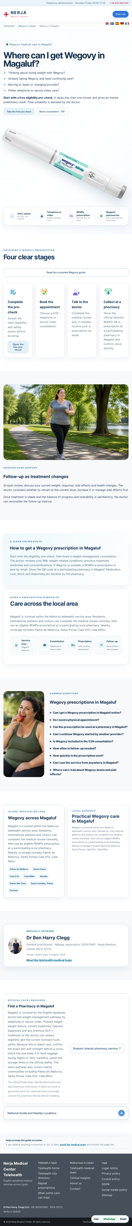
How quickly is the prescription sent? (78, 755)
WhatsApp (109, 1219)
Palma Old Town (18, 883)
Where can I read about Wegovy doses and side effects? (83, 772)
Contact (75, 1188)
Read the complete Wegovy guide (66, 272)
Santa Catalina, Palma (42, 883)
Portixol (14, 890)
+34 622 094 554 (119, 3)
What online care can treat (49, 1195)
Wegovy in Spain (27, 26)
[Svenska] (112, 23)
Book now (120, 14)
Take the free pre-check (19, 111)
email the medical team (73, 1144)
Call (96, 1219)
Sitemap (107, 1195)
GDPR (105, 1184)
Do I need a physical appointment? (76, 720)
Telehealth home (48, 1168)
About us (76, 1183)
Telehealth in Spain (47, 1163)
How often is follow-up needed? (74, 748)
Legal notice (110, 1168)
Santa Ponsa (39, 869)
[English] (107, 23)
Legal (104, 1163)
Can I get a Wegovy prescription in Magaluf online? (87, 712)
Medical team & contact (82, 1163)
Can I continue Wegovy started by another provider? (88, 734)
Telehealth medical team (82, 1170)
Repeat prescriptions (46, 1185)
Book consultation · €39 (51, 111)
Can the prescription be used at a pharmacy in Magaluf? (90, 727)
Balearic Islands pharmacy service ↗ (97, 1048)
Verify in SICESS (11, 1211)
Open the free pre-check (18, 347)
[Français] (127, 23)
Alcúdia (43, 876)
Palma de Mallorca (19, 869)
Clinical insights (80, 1178)
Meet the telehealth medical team (49, 960)
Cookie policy (111, 1179)
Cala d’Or (14, 876)
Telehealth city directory (47, 1176)
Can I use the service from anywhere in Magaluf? (86, 762)
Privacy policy (111, 1173)
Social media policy (114, 1189)
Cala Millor (29, 876)
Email (123, 1219)
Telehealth (9, 26)
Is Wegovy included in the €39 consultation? (83, 741)
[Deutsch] (122, 23)
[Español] (117, 23)
